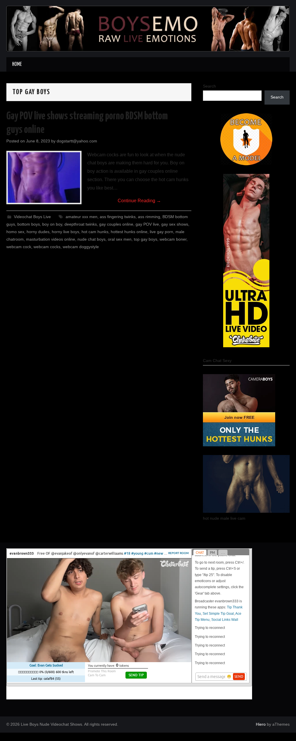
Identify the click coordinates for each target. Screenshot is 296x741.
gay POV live (147, 224)
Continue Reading (139, 200)
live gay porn (161, 231)
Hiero (261, 724)
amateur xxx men (81, 216)
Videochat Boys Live (32, 216)
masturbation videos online (50, 239)
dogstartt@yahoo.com (77, 141)
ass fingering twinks (118, 216)
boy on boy (52, 224)
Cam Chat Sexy (217, 360)
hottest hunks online (129, 231)
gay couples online (116, 224)
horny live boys (65, 231)
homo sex (15, 231)
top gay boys (145, 239)
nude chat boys (91, 239)
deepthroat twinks (80, 224)
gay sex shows (174, 224)
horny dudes (38, 231)
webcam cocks (47, 246)
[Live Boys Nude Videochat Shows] (148, 28)
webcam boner (173, 239)
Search (209, 86)
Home (17, 64)
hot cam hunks (95, 231)
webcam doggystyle (81, 246)
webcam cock (18, 246)
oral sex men (120, 239)
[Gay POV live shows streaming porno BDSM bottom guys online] (44, 177)
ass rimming (149, 216)
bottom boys (28, 224)
